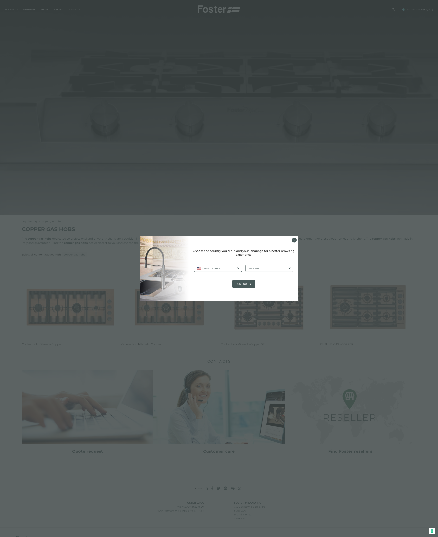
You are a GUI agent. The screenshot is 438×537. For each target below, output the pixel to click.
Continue (242, 284)
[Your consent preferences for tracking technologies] (432, 531)
